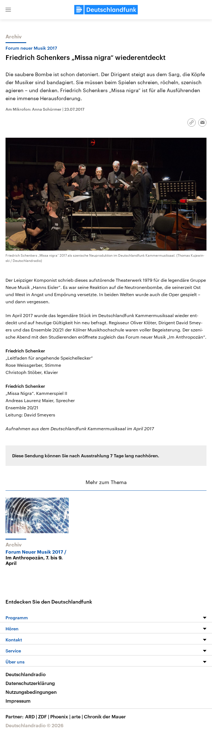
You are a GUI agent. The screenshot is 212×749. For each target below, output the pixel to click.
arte (77, 716)
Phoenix (60, 716)
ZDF (43, 716)
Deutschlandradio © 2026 (34, 725)
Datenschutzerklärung (30, 683)
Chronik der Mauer (105, 716)
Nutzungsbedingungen (31, 692)
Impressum (18, 700)
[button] (8, 9)
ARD (31, 716)
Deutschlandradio (26, 674)
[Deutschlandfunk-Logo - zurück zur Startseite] (106, 9)
